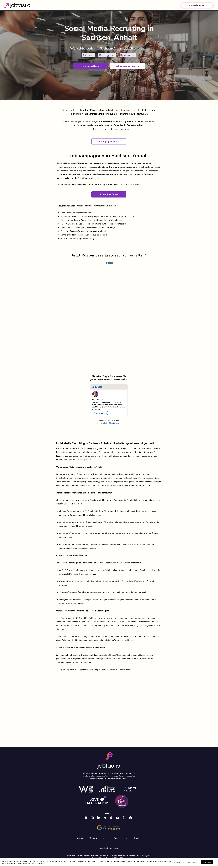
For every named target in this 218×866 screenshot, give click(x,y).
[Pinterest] (130, 818)
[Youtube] (118, 818)
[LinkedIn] (98, 818)
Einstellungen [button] (179, 862)
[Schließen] (215, 862)
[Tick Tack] (111, 818)
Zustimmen (207, 862)
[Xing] (105, 818)
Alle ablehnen (192, 862)
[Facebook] (86, 818)
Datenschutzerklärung (35, 863)
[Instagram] (92, 818)
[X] (124, 818)
